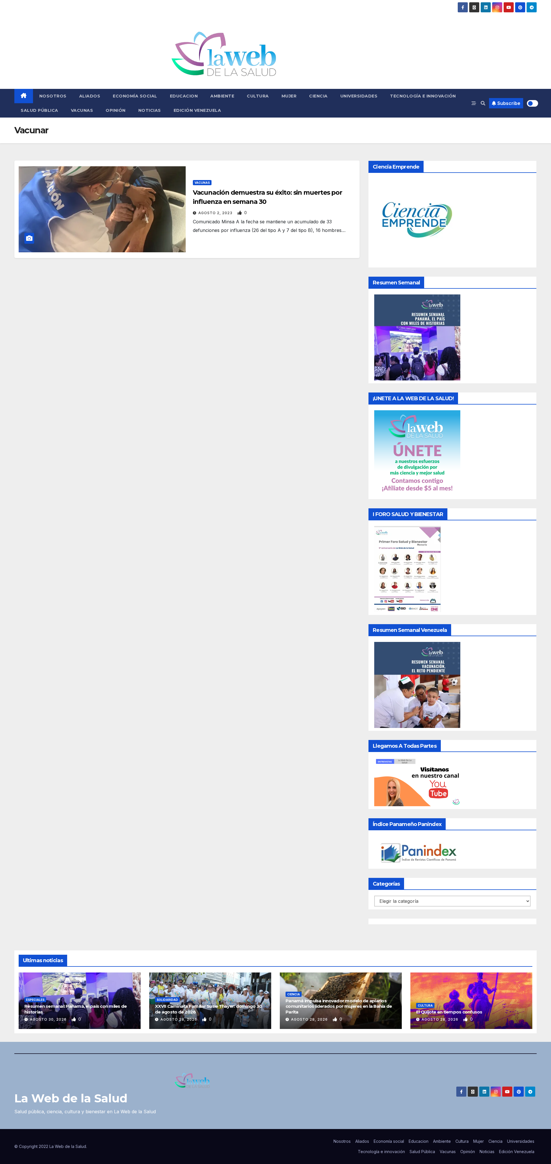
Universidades (359, 96)
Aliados (89, 96)
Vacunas (82, 110)
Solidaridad (167, 999)
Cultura (258, 96)
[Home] (23, 96)
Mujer (289, 96)
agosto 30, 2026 (49, 1019)
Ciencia (318, 96)
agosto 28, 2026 (179, 1019)
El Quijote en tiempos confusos (449, 1012)
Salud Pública (39, 110)
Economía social (135, 96)
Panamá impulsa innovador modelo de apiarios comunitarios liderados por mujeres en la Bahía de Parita (339, 1006)
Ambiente (222, 96)
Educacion (184, 96)
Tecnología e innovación (423, 96)
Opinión (116, 110)
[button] (483, 103)
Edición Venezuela (197, 110)
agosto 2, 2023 (216, 213)
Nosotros (53, 96)
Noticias (149, 110)
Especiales (35, 999)
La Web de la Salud (70, 1098)
